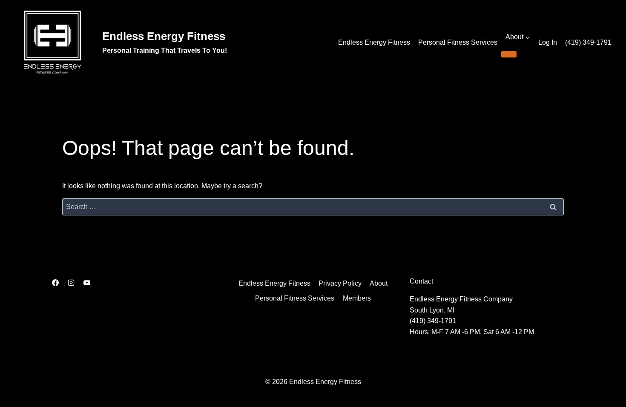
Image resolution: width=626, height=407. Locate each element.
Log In (547, 42)
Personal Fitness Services (457, 42)
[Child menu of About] (509, 54)
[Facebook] (55, 282)
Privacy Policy (340, 283)
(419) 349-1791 (588, 42)
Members (357, 298)
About (379, 283)
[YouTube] (87, 282)
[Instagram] (71, 282)
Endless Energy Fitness (374, 42)
